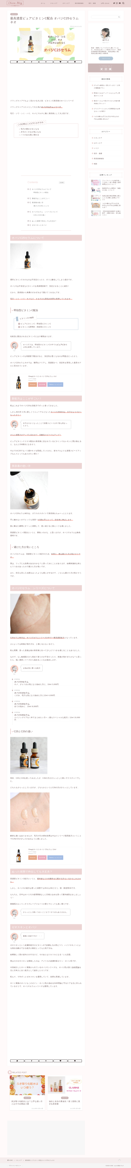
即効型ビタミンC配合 (41, 192)
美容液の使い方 (37, 202)
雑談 (95, 164)
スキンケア (54, 3)
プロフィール (106, 58)
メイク (96, 148)
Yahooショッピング (55, 384)
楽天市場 (42, 384)
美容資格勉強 (79, 3)
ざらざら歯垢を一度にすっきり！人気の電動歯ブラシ (107, 87)
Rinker (34, 378)
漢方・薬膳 (92, 3)
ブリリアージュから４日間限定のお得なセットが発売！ (107, 110)
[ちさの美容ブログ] (15, 6)
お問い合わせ (105, 3)
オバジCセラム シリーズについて (45, 212)
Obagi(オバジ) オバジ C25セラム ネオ (42, 376)
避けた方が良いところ (41, 206)
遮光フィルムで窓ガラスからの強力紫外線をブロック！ (107, 102)
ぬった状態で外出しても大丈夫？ (44, 221)
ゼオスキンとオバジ (39, 225)
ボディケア (66, 3)
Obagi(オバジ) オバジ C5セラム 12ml (42, 849)
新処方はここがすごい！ (41, 198)
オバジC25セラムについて (41, 189)
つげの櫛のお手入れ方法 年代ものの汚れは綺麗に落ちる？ (106, 118)
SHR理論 (75, 967)
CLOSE (61, 182)
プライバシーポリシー (15, 1165)
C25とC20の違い (40, 215)
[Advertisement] (46, 82)
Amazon (32, 384)
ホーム (43, 3)
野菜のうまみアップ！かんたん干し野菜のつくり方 (107, 94)
